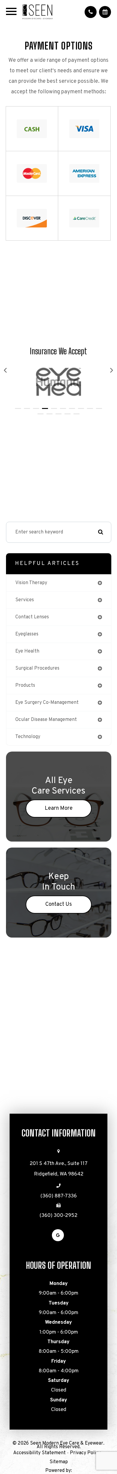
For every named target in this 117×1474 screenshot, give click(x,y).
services (24, 600)
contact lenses (32, 617)
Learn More (59, 808)
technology (27, 737)
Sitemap (59, 1462)
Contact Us (58, 904)
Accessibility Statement (39, 1453)
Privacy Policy (85, 1453)
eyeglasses (26, 634)
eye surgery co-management (47, 703)
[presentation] (6, 371)
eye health (27, 651)
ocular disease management (46, 720)
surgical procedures (37, 668)
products (25, 686)
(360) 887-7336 (58, 1196)
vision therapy (31, 583)
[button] (18, 408)
